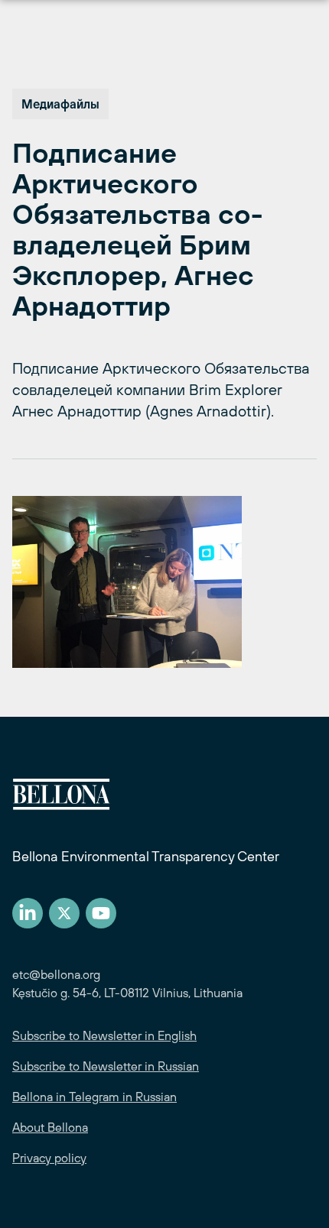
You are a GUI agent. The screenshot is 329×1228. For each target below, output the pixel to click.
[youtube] (101, 913)
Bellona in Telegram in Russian (94, 1096)
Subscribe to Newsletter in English (104, 1035)
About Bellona (50, 1127)
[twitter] (64, 913)
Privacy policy (49, 1158)
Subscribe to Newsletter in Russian (105, 1066)
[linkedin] (27, 913)
